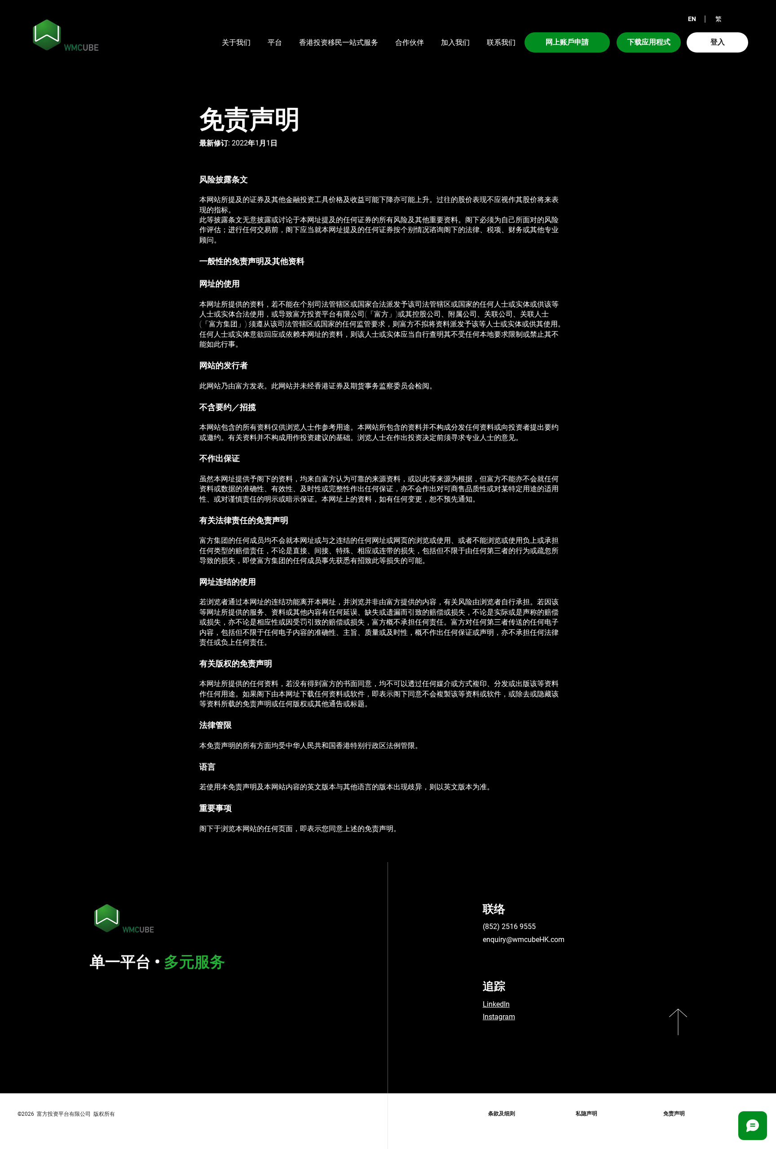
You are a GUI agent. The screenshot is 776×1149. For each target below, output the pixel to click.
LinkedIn (496, 1004)
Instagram (499, 1017)
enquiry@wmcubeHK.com (523, 939)
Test (462, 1039)
